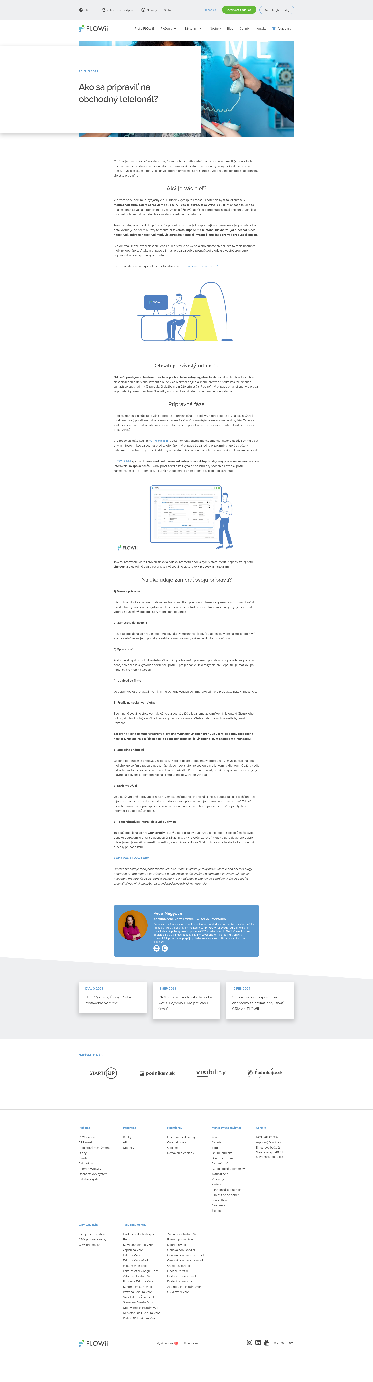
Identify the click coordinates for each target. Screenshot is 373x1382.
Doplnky (128, 1147)
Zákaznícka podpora (117, 10)
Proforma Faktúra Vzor (138, 1281)
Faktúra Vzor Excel (135, 1265)
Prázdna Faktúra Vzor (137, 1291)
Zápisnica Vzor (133, 1249)
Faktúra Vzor (131, 1255)
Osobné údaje (176, 1142)
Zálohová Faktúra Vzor (138, 1276)
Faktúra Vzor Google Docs (140, 1270)
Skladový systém (90, 1179)
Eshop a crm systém (92, 1234)
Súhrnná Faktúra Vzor (137, 1286)
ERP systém (86, 1142)
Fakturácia (86, 1163)
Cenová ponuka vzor (181, 1249)
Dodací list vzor (177, 1270)
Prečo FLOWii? (144, 28)
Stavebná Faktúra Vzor (138, 1302)
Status (168, 10)
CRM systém (87, 1137)
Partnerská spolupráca (226, 1189)
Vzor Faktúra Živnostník (139, 1297)
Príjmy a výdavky (90, 1168)
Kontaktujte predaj (276, 10)
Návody (149, 10)
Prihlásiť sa (209, 10)
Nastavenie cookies (180, 1152)
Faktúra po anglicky (180, 1239)
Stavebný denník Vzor (138, 1244)
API (125, 1142)
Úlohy (83, 1152)
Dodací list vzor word (181, 1281)
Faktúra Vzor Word (135, 1260)
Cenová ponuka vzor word (185, 1260)
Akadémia (284, 28)
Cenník (244, 28)
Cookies (172, 1147)
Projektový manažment (94, 1147)
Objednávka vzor (178, 1265)
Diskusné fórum (222, 1158)
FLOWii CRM (122, 461)
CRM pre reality (89, 1244)
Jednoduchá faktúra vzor (184, 1286)
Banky (127, 1137)
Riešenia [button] (168, 28)
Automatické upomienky (228, 1168)
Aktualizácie (220, 1173)
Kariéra (216, 1184)
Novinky (215, 28)
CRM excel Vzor (178, 1291)
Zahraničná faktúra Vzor (183, 1234)
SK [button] (86, 10)
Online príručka (222, 1152)
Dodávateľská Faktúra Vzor (141, 1307)
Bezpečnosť (220, 1163)
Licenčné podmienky (181, 1137)
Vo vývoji (218, 1179)
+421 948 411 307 (267, 1137)
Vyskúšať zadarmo (239, 10)
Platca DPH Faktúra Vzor (139, 1318)
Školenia (217, 1210)
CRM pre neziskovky (92, 1239)
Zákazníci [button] (194, 28)
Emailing (84, 1158)
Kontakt (260, 28)
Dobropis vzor (176, 1244)
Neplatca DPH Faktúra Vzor (141, 1312)
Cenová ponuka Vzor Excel (185, 1255)
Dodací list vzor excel (181, 1276)
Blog (230, 28)
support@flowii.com (269, 1142)
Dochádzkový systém (93, 1173)
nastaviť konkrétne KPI (203, 266)
